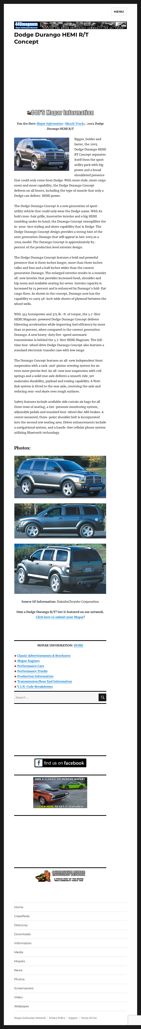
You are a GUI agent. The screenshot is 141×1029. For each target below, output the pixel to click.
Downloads (22, 934)
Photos (19, 979)
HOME (78, 645)
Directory (21, 925)
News (18, 970)
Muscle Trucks (75, 123)
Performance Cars (30, 666)
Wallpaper (21, 1006)
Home (18, 907)
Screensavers (24, 988)
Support (73, 1018)
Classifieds (22, 916)
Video (18, 997)
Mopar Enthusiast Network (30, 1018)
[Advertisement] (61, 77)
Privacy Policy (57, 1018)
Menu (119, 11)
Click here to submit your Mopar (60, 617)
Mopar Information (50, 123)
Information (23, 943)
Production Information (35, 676)
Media (18, 952)
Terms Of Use (89, 1018)
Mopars (19, 961)
